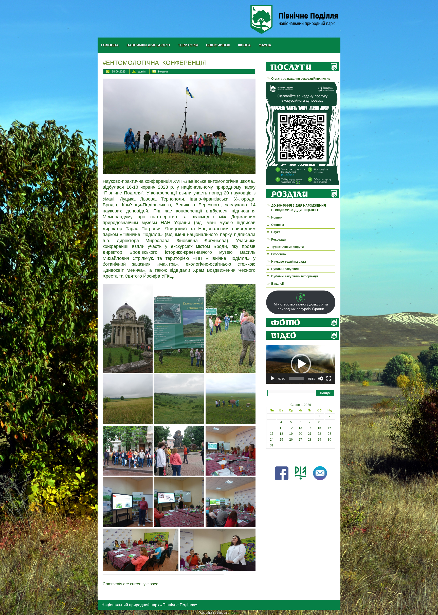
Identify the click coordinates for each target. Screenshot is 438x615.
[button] (301, 364)
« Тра (270, 457)
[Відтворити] (272, 378)
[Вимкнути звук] (320, 378)
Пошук (325, 393)
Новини (163, 71)
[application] (300, 364)
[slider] (296, 378)
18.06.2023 (118, 71)
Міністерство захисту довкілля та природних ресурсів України (301, 306)
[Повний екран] (328, 378)
